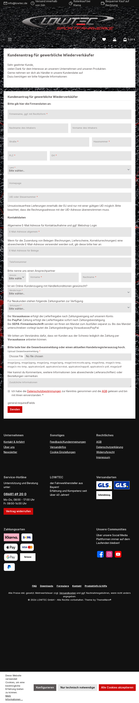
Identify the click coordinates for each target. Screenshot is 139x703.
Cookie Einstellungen (62, 452)
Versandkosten (67, 593)
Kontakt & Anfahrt (14, 441)
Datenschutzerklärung (109, 447)
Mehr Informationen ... (14, 698)
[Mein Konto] (114, 39)
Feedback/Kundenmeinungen (68, 441)
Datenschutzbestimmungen (44, 391)
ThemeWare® (103, 599)
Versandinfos (58, 447)
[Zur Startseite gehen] (69, 21)
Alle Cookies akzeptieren (117, 687)
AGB (104, 391)
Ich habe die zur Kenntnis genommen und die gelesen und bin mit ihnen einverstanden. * (69, 393)
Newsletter (10, 452)
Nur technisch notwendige (77, 687)
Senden (15, 409)
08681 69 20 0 (15, 494)
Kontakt (76, 586)
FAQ (34, 586)
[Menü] (9, 39)
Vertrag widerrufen (18, 511)
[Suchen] (93, 39)
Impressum (103, 457)
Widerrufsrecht (105, 452)
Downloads (46, 586)
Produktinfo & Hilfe (96, 586)
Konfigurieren (45, 687)
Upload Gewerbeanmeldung (24, 351)
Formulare (63, 586)
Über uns (9, 447)
